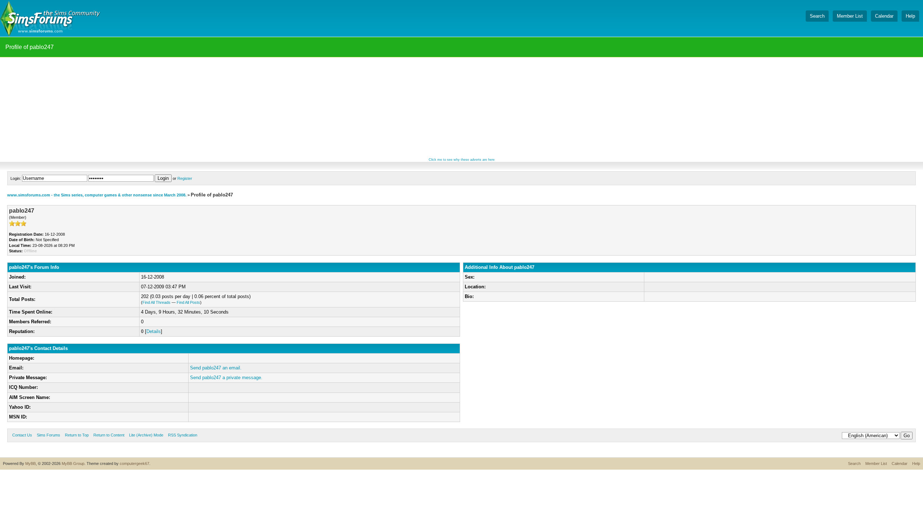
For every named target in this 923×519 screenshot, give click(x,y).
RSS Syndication (182, 435)
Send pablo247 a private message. (226, 377)
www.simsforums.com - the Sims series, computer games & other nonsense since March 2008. (96, 195)
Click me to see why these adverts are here (462, 159)
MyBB (30, 463)
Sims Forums (48, 435)
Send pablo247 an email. (216, 368)
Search (854, 463)
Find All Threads (156, 302)
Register (184, 178)
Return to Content (108, 435)
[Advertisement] (461, 107)
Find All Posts (188, 302)
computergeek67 (134, 463)
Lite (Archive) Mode (146, 435)
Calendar (899, 463)
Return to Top (77, 435)
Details (153, 331)
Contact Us (22, 435)
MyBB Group (73, 463)
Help (916, 463)
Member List (876, 463)
